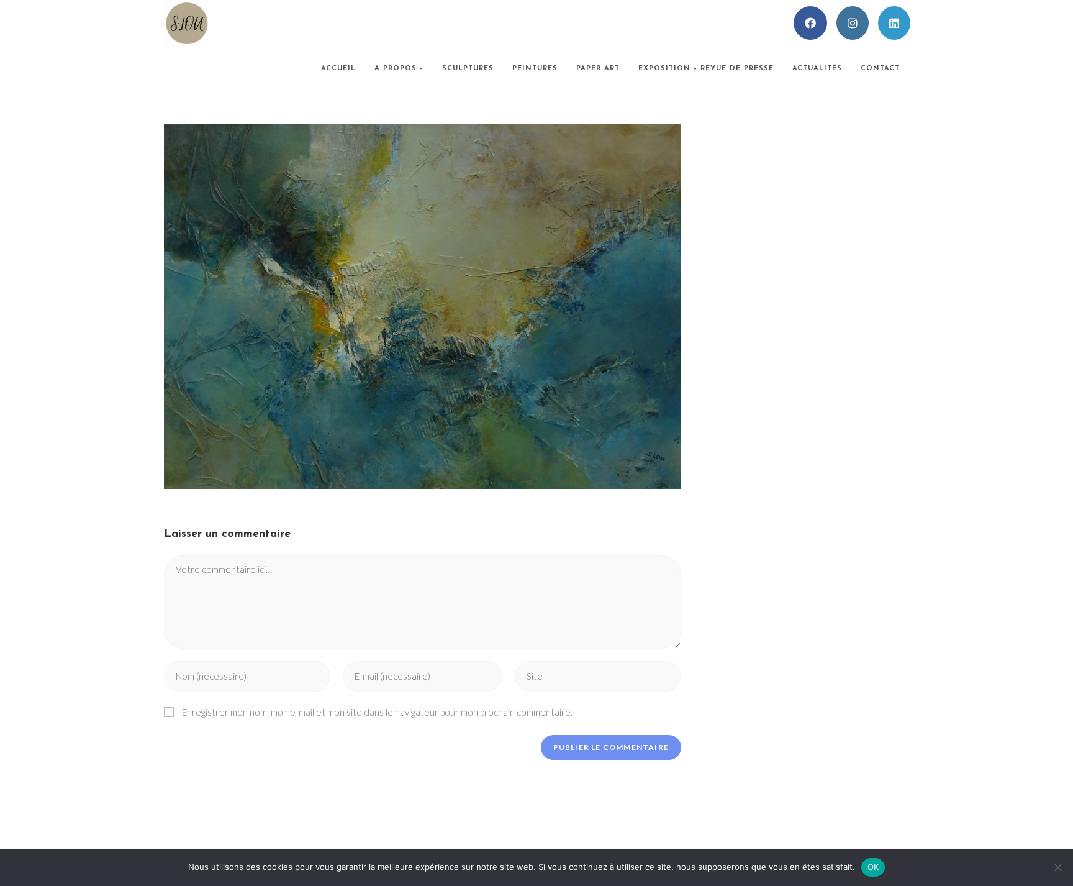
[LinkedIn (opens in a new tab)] (894, 23)
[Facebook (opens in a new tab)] (810, 23)
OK (873, 867)
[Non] (1057, 867)
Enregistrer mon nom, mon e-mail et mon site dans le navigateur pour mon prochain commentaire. (377, 712)
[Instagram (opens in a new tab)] (852, 23)
